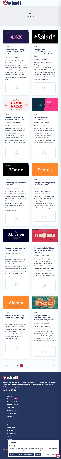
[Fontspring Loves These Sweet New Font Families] (16, 104)
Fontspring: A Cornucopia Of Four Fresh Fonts (15, 249)
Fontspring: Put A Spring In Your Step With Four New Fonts (15, 52)
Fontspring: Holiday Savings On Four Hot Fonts (44, 184)
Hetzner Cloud (38, 384)
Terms (9, 436)
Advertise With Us (12, 405)
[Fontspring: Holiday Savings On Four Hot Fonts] (45, 169)
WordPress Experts (13, 410)
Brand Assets (11, 428)
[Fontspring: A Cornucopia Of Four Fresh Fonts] (16, 235)
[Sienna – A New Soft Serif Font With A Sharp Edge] (16, 302)
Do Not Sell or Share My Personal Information (21, 454)
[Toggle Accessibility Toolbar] (58, 456)
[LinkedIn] (12, 390)
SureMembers (42, 382)
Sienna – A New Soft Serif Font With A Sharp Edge (14, 317)
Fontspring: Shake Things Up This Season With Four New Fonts (44, 250)
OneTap (27, 384)
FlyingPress (6, 384)
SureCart (33, 382)
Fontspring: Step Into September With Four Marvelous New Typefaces (44, 318)
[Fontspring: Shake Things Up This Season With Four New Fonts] (45, 235)
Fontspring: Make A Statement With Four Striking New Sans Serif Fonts (43, 53)
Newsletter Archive (13, 402)
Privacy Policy (11, 433)
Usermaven (28, 387)
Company (10, 422)
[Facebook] (4, 390)
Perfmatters (14, 384)
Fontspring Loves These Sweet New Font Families (14, 118)
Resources (10, 396)
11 (43, 365)
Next (54, 365)
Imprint (9, 439)
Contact (9, 416)
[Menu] (57, 3)
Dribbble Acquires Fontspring (41, 118)
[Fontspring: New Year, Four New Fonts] (16, 169)
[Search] (54, 3)
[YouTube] (15, 390)
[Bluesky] (9, 390)
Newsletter (12, 399)
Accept (38, 454)
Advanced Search (12, 413)
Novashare (21, 384)
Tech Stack (10, 407)
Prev (7, 365)
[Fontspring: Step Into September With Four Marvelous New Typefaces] (45, 302)
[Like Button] (16, 88)
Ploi (32, 384)
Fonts (7, 46)
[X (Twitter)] (6, 390)
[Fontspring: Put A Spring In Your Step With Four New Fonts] (16, 36)
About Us (10, 430)
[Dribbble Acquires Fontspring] (45, 104)
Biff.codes (10, 425)
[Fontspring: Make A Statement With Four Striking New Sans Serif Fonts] (45, 36)
